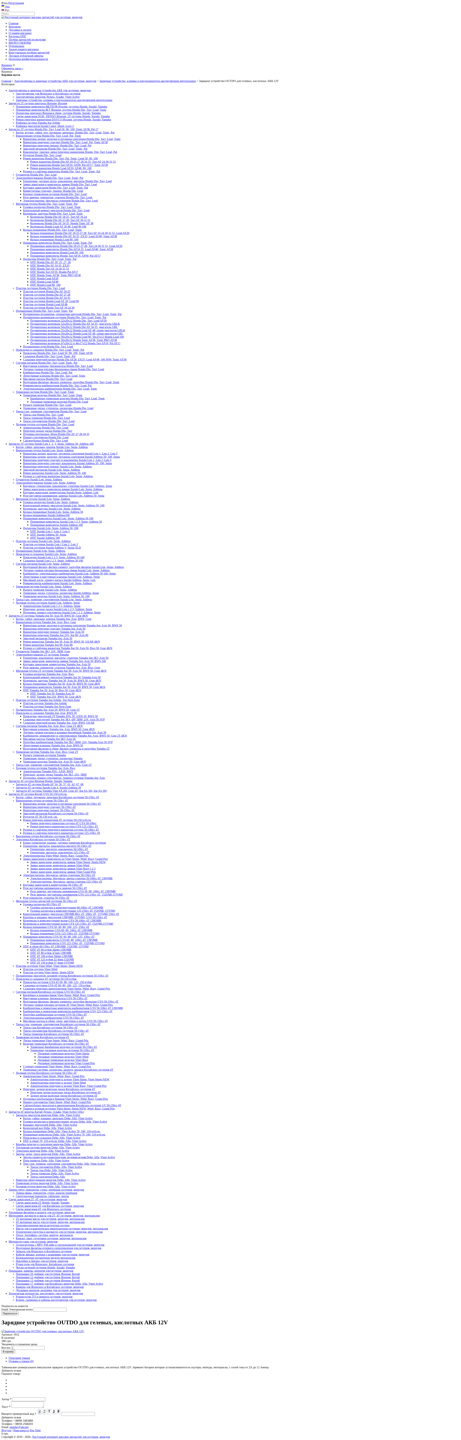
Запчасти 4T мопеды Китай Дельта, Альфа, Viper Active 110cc (46, 1111)
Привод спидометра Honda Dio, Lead (45, 437)
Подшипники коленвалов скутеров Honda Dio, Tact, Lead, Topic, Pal (64, 317)
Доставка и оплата (20, 29)
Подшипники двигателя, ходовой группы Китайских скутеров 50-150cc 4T (62, 975)
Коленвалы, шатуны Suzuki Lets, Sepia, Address (51, 508)
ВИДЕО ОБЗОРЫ (20, 42)
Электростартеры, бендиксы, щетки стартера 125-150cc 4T (66, 881)
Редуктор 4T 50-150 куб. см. (40, 816)
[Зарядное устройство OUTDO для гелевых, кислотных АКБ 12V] (42, 1331)
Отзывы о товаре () (21, 1361)
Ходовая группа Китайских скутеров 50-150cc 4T (46, 1072)
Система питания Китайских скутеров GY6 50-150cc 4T (50, 991)
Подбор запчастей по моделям (27, 39)
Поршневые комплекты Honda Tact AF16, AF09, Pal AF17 (65, 255)
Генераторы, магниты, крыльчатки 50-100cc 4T (59, 849)
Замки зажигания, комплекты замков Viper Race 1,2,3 (62, 868)
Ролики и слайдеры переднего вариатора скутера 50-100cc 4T (61, 829)
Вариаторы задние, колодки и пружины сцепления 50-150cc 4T (62, 803)
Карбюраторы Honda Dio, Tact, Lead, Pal (47, 372)
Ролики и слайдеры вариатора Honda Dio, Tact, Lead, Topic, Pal (61, 171)
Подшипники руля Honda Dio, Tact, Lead (48, 346)
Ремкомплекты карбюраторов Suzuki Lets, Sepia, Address (57, 583)
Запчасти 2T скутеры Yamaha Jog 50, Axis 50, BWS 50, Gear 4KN (48, 615)
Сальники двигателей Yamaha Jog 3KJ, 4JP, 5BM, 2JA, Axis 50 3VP (64, 719)
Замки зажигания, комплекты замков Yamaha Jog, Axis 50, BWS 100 (64, 661)
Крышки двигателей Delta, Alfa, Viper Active (50, 1124)
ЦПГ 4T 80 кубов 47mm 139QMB (50, 952)
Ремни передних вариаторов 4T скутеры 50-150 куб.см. (57, 820)
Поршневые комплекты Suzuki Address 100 (56, 524)
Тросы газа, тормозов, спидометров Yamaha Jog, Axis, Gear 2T (54, 764)
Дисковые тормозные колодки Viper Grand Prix (66, 1063)
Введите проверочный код (18, 1413)
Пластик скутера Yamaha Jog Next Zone (47, 706)
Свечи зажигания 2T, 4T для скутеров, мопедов (38, 1199)
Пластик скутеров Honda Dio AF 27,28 (46, 294)
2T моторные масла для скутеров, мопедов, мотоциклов (50, 1218)
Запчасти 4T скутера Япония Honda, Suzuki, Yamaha (40, 781)
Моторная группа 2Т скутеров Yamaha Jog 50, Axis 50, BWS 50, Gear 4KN (61, 670)
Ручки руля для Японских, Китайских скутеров (45, 1264)
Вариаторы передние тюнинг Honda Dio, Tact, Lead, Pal (57, 145)
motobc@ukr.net (19, 1427)
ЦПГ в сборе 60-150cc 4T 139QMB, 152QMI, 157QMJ (56, 946)
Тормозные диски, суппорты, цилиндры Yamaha (52, 758)
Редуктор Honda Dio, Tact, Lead (42, 155)
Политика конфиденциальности (28, 59)
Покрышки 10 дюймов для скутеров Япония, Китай (48, 1274)
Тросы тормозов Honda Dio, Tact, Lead (46, 417)
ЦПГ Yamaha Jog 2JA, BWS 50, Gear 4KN (55, 696)
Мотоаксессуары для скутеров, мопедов (33, 1241)
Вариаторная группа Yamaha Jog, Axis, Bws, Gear (46, 622)
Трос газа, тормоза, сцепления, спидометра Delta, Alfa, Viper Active (64, 1163)
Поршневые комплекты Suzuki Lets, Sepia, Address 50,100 (58, 518)
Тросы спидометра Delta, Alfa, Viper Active (56, 1167)
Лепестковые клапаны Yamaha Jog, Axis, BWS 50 (53, 745)
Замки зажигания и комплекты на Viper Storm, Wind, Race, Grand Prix (65, 858)
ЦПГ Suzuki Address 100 (45, 537)
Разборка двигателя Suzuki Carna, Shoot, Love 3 (45, 126)
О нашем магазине (20, 33)
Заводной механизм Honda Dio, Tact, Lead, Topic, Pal (55, 148)
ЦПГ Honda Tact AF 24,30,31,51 (49, 268)
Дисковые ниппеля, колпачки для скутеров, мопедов (48, 1290)
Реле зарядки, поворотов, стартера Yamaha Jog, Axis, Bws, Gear (61, 667)
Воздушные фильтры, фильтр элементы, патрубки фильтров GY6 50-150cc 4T (70, 1001)
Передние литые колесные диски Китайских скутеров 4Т (65, 1092)
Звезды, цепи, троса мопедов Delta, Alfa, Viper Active (48, 1154)
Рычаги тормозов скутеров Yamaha (44, 755)
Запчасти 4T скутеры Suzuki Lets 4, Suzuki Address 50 (48, 787)
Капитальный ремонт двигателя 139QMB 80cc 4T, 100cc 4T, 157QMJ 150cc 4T (71, 914)
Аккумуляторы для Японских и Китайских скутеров (48, 93)
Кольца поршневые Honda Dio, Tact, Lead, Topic (52, 229)
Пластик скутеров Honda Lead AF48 (45, 304)
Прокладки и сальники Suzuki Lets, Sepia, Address (46, 554)
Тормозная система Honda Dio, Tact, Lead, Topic (45, 391)
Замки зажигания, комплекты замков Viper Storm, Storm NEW (68, 862)
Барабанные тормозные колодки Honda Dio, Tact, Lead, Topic (67, 398)
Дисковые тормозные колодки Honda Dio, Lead (59, 401)
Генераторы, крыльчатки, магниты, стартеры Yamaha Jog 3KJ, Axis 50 (65, 657)
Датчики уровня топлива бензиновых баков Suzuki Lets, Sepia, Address (66, 570)
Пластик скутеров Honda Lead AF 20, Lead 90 (51, 301)
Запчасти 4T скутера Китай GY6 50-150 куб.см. (38, 794)
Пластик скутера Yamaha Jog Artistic (45, 703)
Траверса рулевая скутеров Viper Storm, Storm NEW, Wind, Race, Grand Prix (69, 1108)
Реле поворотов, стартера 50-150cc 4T (46, 897)
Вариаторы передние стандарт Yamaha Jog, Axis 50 (54, 628)
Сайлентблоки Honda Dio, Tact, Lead (45, 440)
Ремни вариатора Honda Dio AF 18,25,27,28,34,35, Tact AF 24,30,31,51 (73, 161)
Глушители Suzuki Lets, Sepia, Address (39, 479)
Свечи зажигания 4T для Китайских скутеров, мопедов (50, 1205)
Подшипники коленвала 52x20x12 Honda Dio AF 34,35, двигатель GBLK (75, 323)
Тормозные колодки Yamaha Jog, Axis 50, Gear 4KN (54, 761)
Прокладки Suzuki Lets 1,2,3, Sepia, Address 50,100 (53, 557)
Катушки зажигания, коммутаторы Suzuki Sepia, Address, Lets (60, 492)
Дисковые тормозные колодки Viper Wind (62, 1056)
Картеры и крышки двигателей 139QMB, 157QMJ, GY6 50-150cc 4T (65, 917)
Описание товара (19, 1357)
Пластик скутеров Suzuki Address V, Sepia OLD (52, 547)
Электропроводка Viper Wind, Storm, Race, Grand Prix (55, 855)
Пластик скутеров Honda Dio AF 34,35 (46, 297)
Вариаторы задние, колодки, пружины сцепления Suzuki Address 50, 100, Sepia (71, 456)
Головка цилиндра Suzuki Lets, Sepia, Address (50, 502)
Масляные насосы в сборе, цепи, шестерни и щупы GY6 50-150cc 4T (65, 1021)
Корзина (6, 65)
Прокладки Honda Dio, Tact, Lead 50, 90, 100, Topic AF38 (58, 353)
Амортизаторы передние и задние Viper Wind (58, 1082)
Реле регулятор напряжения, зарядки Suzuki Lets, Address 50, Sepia (63, 495)
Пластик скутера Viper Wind (40, 969)
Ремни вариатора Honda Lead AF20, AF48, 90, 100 (60, 168)
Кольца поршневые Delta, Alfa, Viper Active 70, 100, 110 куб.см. (61, 1131)
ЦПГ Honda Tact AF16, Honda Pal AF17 (54, 271)
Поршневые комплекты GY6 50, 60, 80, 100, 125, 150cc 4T (59, 936)
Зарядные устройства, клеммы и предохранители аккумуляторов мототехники (147, 81)
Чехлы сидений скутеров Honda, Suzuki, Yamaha (45, 1267)
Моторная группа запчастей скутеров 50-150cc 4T (46, 901)
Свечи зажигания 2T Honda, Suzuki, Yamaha (43, 1202)
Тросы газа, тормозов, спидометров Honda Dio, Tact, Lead (51, 411)
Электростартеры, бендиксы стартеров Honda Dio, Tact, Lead (60, 200)
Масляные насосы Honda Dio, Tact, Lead (47, 378)
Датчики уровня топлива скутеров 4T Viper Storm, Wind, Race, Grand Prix (68, 1004)
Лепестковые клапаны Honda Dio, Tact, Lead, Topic (54, 375)
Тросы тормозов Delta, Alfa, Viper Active (54, 1173)
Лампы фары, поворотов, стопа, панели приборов (46, 1192)
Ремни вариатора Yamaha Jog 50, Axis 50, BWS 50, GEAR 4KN (61, 641)
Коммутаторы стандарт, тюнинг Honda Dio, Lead (53, 190)
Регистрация (16, 3)
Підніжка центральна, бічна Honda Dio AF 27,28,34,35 (56, 434)
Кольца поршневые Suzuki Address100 (46, 515)
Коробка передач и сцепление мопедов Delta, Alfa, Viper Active (54, 1144)
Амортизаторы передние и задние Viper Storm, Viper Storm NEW (69, 1079)
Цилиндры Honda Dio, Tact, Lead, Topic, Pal (49, 259)
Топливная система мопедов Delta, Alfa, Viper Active (48, 1147)
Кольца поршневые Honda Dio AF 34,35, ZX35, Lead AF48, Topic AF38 (73, 236)
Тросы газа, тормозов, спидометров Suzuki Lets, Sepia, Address (54, 599)
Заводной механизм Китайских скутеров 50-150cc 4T (56, 813)
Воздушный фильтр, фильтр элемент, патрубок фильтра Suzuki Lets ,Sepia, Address (73, 567)
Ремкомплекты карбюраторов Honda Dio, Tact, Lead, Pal (57, 385)
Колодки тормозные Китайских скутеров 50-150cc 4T (56, 1043)
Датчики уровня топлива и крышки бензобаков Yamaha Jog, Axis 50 (64, 732)
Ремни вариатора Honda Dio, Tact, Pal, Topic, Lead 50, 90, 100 (60, 158)
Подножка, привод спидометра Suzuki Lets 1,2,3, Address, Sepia (61, 612)
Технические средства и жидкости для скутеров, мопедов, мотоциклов (59, 1231)
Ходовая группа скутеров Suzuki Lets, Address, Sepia (48, 602)
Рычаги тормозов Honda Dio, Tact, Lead (47, 404)
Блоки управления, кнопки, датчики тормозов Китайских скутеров (64, 842)
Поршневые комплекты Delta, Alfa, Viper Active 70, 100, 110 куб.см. (64, 1134)
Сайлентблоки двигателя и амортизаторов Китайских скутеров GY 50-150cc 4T (72, 1105)
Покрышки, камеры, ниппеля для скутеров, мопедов (41, 1270)
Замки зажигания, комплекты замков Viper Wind (59, 865)
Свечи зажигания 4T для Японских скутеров (43, 1209)
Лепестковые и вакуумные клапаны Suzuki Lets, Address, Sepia (61, 576)
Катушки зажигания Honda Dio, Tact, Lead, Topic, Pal (55, 187)
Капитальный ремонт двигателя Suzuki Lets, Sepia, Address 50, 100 (63, 505)
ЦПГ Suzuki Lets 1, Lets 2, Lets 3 (50, 531)
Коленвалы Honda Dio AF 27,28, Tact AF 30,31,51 (60, 220)
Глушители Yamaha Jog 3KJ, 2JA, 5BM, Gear (43, 651)
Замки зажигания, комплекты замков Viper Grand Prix (63, 871)
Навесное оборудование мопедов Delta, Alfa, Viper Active (51, 1179)
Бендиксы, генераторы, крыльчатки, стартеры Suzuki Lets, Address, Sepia (67, 486)
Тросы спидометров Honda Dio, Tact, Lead (49, 421)
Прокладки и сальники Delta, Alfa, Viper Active (51, 1137)
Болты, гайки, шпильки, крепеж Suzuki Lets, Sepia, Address (52, 447)
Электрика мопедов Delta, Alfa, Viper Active (42, 1150)
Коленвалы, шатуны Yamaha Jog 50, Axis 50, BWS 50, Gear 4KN (62, 680)
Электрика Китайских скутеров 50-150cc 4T (43, 839)
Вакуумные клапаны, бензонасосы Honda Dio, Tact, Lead (58, 366)
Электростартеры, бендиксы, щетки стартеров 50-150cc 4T (59, 875)
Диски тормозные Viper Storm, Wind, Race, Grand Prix (55, 1040)
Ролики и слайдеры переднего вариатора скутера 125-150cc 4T (61, 832)
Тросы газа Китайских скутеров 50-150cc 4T (50, 1027)
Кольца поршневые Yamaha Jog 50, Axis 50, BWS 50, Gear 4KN (61, 683)
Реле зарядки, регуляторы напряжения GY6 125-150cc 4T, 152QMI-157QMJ (76, 894)
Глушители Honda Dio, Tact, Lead (36, 174)
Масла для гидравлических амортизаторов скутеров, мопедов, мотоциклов (62, 1228)
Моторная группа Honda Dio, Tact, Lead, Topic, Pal (46, 203)
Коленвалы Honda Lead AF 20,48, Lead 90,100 (58, 226)
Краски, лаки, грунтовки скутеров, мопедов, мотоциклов (51, 1238)
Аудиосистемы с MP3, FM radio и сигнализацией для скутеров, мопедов (60, 1244)
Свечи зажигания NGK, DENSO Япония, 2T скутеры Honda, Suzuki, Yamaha (63, 116)
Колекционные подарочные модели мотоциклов (45, 1257)
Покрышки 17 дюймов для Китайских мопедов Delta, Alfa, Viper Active (59, 1283)
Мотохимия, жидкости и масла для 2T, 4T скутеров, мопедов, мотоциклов (54, 1215)
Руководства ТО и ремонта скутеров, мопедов (44, 1296)
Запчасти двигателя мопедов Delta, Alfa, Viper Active (48, 1115)
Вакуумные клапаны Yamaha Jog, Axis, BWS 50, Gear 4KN (59, 729)
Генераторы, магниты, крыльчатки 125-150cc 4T (59, 852)
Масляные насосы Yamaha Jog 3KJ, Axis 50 (49, 738)
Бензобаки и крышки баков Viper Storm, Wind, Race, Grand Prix (61, 995)
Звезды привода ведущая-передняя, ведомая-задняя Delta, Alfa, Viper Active (69, 1157)
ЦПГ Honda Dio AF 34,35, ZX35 (50, 265)
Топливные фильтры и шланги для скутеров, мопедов (42, 1212)
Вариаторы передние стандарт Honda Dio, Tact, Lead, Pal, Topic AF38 (65, 142)
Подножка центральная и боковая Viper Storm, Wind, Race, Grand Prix (65, 1098)
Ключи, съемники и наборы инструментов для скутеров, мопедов (56, 1299)
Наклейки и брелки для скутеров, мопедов (42, 1261)
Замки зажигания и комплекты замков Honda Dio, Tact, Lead (60, 184)
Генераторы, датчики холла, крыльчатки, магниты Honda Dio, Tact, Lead (67, 181)
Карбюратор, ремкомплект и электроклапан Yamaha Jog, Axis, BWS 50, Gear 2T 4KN (75, 735)
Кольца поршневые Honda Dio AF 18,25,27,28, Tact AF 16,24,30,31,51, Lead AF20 (79, 233)
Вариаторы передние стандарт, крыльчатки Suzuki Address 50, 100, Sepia (67, 463)
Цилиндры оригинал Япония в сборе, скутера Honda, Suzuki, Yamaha (58, 113)
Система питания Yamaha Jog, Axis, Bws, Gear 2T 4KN (49, 725)
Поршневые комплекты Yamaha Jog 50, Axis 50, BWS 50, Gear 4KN (64, 687)
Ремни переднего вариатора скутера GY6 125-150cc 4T (64, 826)
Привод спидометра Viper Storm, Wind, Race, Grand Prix (57, 1102)
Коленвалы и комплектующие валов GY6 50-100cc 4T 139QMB (62, 920)
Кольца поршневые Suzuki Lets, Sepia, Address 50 (53, 511)
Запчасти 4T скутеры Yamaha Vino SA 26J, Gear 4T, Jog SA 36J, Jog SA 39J (61, 790)
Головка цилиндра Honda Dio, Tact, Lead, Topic (52, 207)
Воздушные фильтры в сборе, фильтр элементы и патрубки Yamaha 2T (66, 748)
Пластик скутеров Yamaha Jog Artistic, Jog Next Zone (48, 700)
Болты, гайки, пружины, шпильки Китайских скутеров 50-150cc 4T (57, 797)
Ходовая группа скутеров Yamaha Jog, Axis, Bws (45, 768)
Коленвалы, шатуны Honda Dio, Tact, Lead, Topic (53, 213)
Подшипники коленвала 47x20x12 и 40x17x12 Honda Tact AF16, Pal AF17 (75, 343)
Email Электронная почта (17, 1309)
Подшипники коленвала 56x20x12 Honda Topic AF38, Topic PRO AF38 (73, 340)
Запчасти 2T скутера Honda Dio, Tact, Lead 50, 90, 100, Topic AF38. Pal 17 (53, 129)
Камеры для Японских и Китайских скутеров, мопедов (50, 1286)
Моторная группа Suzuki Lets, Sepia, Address (43, 498)
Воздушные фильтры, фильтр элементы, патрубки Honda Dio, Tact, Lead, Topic (71, 382)
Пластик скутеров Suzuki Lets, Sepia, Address (43, 541)
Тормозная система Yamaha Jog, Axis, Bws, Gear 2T (47, 751)
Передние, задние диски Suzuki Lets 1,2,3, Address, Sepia (57, 609)
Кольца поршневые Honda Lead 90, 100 (54, 239)
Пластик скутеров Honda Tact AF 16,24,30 (48, 307)
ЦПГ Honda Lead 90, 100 (45, 284)
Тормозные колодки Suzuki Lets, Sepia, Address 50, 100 (56, 596)
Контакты (15, 26)
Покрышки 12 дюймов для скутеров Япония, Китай (48, 1277)
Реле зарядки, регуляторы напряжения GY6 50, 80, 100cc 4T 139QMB (73, 891)
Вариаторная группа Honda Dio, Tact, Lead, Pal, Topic (48, 135)
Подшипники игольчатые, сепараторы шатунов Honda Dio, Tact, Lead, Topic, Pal (72, 314)
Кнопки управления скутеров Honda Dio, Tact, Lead (55, 194)
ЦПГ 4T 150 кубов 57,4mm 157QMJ (52, 962)
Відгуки (6, 1430)
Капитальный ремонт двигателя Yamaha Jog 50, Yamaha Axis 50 (62, 677)
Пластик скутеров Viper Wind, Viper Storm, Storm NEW (49, 965)
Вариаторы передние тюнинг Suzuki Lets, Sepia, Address (57, 466)
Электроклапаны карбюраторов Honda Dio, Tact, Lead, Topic (60, 388)
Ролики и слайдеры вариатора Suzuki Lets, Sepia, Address (58, 476)
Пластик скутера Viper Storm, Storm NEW (48, 972)
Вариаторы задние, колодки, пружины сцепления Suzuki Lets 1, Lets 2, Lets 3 (70, 453)
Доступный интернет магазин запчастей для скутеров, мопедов (71, 1436)
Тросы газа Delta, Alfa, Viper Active (51, 1170)
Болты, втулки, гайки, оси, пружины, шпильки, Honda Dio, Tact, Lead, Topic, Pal (65, 132)
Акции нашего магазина (24, 49)
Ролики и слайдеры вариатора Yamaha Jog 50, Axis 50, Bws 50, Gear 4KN (67, 648)
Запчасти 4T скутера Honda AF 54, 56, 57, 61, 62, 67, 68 (49, 784)
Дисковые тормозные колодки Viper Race (62, 1059)
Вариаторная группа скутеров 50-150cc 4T (42, 800)
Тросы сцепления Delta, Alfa (47, 1176)
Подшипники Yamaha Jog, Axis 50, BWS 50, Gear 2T (48, 709)
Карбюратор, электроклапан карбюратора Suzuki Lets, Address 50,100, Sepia (69, 573)
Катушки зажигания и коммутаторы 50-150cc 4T (53, 884)
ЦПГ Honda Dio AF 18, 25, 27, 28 (50, 262)
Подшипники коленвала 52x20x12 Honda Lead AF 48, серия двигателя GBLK (77, 330)
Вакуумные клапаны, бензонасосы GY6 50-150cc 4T (55, 998)
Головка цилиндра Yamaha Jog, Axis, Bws (48, 674)
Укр (7, 6)
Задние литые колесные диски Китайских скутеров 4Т (63, 1095)
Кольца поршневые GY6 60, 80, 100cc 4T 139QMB (61, 930)
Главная (13, 23)
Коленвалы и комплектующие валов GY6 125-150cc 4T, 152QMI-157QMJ (68, 923)
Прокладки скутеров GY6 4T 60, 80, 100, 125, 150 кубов (57, 982)
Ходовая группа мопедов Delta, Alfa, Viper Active (46, 1186)
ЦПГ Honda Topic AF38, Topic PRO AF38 (55, 275)
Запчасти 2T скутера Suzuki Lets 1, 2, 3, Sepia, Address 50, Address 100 (51, 443)
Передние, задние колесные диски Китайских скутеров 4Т (59, 1089)
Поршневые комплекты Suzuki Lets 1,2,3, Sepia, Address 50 (66, 521)
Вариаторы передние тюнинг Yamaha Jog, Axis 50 (53, 631)
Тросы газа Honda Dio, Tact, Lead (43, 414)
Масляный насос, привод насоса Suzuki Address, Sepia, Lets (59, 580)
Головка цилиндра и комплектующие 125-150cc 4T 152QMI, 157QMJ (72, 910)
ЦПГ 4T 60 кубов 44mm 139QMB (50, 949)
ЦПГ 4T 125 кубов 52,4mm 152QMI (52, 959)
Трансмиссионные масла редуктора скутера (43, 1225)
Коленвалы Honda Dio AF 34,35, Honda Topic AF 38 (61, 223)
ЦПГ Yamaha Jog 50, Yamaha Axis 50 (52, 693)
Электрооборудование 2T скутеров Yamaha (42, 654)
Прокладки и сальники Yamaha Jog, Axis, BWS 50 (46, 713)
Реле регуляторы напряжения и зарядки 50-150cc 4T (55, 888)
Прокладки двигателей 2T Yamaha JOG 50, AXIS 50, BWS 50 (60, 716)
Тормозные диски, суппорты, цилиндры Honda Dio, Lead (58, 408)
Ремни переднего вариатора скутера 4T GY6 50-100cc (63, 823)
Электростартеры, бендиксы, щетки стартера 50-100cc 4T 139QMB (71, 878)
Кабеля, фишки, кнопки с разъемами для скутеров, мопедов (52, 1254)
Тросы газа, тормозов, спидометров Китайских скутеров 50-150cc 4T (58, 1024)
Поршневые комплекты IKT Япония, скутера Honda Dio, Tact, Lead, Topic (61, 109)
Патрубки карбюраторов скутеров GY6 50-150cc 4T (55, 1014)
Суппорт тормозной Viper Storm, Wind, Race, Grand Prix (57, 1066)
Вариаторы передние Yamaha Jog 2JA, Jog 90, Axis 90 (55, 635)
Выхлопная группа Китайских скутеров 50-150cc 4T (48, 836)
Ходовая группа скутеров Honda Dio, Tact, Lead (45, 424)
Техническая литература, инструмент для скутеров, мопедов (46, 1293)
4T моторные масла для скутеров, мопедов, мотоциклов (50, 1222)
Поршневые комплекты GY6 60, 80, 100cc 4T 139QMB (64, 940)
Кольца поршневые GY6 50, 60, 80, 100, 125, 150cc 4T (56, 927)
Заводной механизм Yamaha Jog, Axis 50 (47, 638)
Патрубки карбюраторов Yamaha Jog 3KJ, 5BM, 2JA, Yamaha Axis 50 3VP (68, 742)
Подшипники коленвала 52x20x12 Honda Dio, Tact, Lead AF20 (68, 320)
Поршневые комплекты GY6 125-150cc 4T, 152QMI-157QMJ (67, 943)
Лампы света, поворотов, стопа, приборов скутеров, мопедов (46, 1189)
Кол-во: (6, 1347)
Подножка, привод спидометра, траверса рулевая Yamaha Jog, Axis (64, 777)
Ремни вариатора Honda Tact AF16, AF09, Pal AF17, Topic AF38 (69, 164)
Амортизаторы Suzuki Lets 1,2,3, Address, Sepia (51, 605)
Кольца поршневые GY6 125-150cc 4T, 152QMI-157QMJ (64, 933)
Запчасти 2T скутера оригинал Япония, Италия (38, 103)
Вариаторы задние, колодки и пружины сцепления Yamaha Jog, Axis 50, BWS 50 (72, 625)
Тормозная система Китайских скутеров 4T (42, 1037)
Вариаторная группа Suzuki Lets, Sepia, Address (45, 450)
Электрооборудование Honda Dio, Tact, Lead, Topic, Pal (49, 177)
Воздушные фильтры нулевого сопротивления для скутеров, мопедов (58, 1248)
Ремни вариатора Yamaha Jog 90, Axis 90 (48, 644)
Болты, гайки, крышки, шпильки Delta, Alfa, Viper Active (58, 1118)
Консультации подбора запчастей (29, 52)
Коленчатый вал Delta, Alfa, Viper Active (47, 1128)
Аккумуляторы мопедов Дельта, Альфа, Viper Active (48, 96)
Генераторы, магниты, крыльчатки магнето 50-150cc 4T (57, 845)
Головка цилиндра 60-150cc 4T (42, 904)
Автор (6, 1399)
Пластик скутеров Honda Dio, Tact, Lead (40, 288)
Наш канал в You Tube (27, 1430)
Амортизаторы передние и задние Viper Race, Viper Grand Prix (68, 1085)
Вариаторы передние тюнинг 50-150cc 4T (49, 810)
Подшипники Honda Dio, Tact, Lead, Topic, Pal (44, 310)
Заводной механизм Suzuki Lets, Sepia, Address (51, 469)
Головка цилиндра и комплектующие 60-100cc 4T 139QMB (66, 907)
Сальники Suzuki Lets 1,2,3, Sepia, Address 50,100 (53, 560)
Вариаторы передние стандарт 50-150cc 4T (49, 807)
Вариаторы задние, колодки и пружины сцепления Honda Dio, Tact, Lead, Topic (72, 139)
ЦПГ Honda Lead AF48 (44, 281)
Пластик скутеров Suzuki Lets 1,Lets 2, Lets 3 (50, 544)
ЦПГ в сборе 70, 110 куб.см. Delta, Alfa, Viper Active (54, 1141)
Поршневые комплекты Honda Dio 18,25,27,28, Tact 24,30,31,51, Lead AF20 (76, 246)
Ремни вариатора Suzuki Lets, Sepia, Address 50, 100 (54, 473)
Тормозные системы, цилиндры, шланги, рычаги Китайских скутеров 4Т (68, 1069)
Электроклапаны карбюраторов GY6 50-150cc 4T (53, 1017)
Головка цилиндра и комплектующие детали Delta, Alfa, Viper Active (65, 1121)
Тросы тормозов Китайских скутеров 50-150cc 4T (53, 1034)
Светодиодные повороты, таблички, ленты (42, 1196)
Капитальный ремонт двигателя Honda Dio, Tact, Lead (56, 210)
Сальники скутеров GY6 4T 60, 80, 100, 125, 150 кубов (57, 985)
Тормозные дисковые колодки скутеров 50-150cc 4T (62, 1050)
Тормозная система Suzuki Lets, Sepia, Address (44, 586)
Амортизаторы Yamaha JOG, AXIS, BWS (48, 771)
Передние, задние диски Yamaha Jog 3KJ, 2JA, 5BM (54, 774)
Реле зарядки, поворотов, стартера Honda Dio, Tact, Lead (57, 197)
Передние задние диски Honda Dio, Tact (47, 430)
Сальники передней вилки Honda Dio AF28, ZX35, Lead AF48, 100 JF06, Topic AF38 (74, 359)
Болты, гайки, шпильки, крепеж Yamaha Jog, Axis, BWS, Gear (53, 618)
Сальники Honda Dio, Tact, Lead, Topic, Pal (49, 356)
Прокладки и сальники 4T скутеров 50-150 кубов (46, 978)
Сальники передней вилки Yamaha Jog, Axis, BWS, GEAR (58, 722)
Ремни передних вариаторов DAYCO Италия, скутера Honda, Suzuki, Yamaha (63, 119)
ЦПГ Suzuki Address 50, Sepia (48, 534)
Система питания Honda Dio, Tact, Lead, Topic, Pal (46, 362)
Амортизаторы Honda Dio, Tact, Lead (45, 427)
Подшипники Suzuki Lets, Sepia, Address (40, 550)
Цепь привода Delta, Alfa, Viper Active (46, 1160)
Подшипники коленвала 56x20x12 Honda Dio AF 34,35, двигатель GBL (74, 327)
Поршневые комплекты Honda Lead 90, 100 (57, 252)
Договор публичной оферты (26, 55)
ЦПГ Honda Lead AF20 (44, 278)
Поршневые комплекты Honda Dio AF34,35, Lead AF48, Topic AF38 (71, 249)
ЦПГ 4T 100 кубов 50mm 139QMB (51, 956)
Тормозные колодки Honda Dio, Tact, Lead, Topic (52, 395)
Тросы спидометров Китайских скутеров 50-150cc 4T (56, 1030)
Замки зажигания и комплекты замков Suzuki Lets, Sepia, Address (62, 489)
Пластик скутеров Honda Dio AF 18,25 (46, 291)
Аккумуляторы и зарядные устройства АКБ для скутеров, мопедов (55, 81)
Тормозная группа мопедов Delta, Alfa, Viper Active (47, 1183)
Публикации (16, 46)
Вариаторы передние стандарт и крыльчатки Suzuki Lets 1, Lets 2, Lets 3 (67, 460)
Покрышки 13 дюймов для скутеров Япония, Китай (48, 1280)
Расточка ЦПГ (17, 36)
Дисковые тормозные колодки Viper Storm (63, 1053)
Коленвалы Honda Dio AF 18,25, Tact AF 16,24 (58, 216)
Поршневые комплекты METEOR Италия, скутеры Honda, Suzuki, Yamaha (61, 106)
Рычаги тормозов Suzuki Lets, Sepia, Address (50, 589)
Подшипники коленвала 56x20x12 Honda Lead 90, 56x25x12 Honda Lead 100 (77, 336)
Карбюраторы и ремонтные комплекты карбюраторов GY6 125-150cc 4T (68, 1011)
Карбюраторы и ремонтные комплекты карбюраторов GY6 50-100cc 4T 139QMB (73, 1008)
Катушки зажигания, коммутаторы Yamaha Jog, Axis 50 (57, 664)
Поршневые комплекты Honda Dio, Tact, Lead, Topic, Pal (57, 242)
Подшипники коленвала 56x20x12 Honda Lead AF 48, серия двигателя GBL (76, 333)
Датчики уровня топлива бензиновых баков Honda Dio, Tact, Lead (63, 369)
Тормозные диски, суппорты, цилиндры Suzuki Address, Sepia (61, 593)
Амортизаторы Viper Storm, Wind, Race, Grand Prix (54, 1076)
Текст (5, 1406)
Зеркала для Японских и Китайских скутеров (44, 1251)
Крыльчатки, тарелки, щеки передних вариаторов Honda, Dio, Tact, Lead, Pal (70, 151)
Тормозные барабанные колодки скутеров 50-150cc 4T (63, 1047)
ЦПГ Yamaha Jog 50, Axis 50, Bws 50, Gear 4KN (52, 690)
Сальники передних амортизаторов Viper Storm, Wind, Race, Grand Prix (66, 988)
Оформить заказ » (12, 68)
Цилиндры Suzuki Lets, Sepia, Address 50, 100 (50, 528)
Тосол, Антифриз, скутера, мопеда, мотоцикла (44, 1235)
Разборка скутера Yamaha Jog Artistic (38, 122)
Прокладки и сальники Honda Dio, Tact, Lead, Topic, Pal (50, 349)
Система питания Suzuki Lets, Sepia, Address (43, 563)
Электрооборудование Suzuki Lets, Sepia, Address (46, 482)
